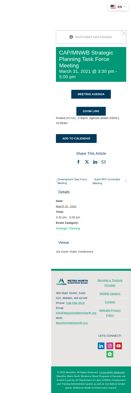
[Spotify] (109, 354)
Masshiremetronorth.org (72, 323)
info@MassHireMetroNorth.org (76, 313)
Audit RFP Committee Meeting (106, 181)
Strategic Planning (68, 228)
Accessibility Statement (112, 372)
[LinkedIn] (101, 345)
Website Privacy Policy (110, 313)
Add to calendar (76, 138)
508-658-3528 (75, 303)
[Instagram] (109, 345)
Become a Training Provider (110, 283)
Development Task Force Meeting (72, 181)
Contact (110, 302)
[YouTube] (118, 345)
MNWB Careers (110, 293)
